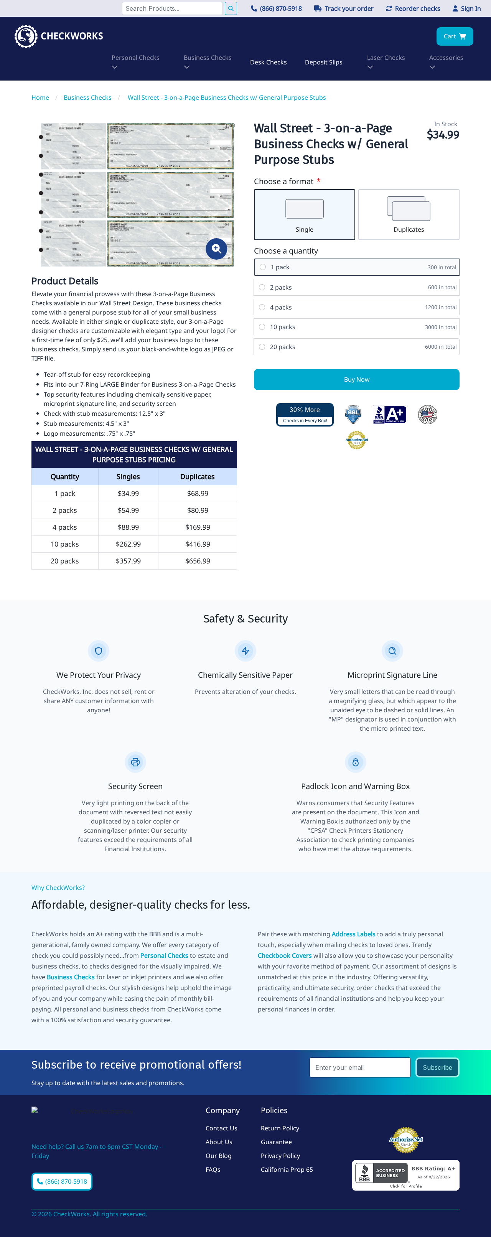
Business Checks (71, 977)
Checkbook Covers (285, 955)
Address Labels (354, 934)
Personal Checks (164, 955)
